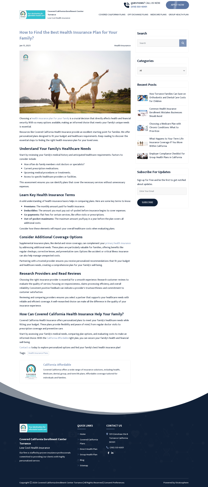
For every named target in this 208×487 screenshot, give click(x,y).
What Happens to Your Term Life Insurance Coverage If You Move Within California (166, 142)
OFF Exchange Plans (138, 14)
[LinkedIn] (112, 453)
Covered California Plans (112, 14)
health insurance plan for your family (50, 118)
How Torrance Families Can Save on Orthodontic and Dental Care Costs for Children (167, 97)
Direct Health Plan (88, 449)
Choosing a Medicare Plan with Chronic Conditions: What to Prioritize (165, 127)
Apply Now (177, 5)
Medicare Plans (158, 14)
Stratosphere (182, 483)
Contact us (25, 348)
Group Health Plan (179, 14)
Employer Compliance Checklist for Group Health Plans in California (167, 155)
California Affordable (57, 338)
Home (83, 434)
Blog (82, 460)
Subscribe (147, 202)
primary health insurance (118, 243)
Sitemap (84, 465)
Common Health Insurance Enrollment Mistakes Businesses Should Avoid (165, 112)
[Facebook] (108, 453)
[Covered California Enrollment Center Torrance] (33, 428)
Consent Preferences (114, 483)
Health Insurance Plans (38, 353)
